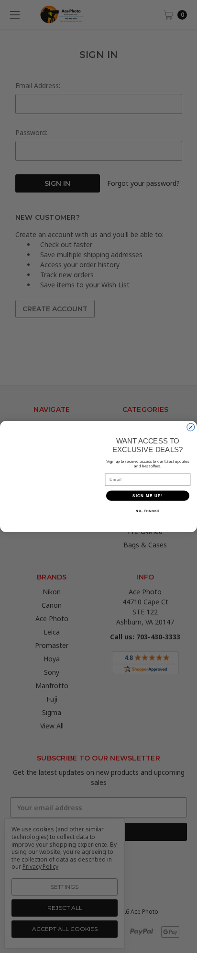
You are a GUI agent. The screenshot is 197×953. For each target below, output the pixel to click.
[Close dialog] (191, 427)
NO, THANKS (148, 510)
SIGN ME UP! (147, 495)
